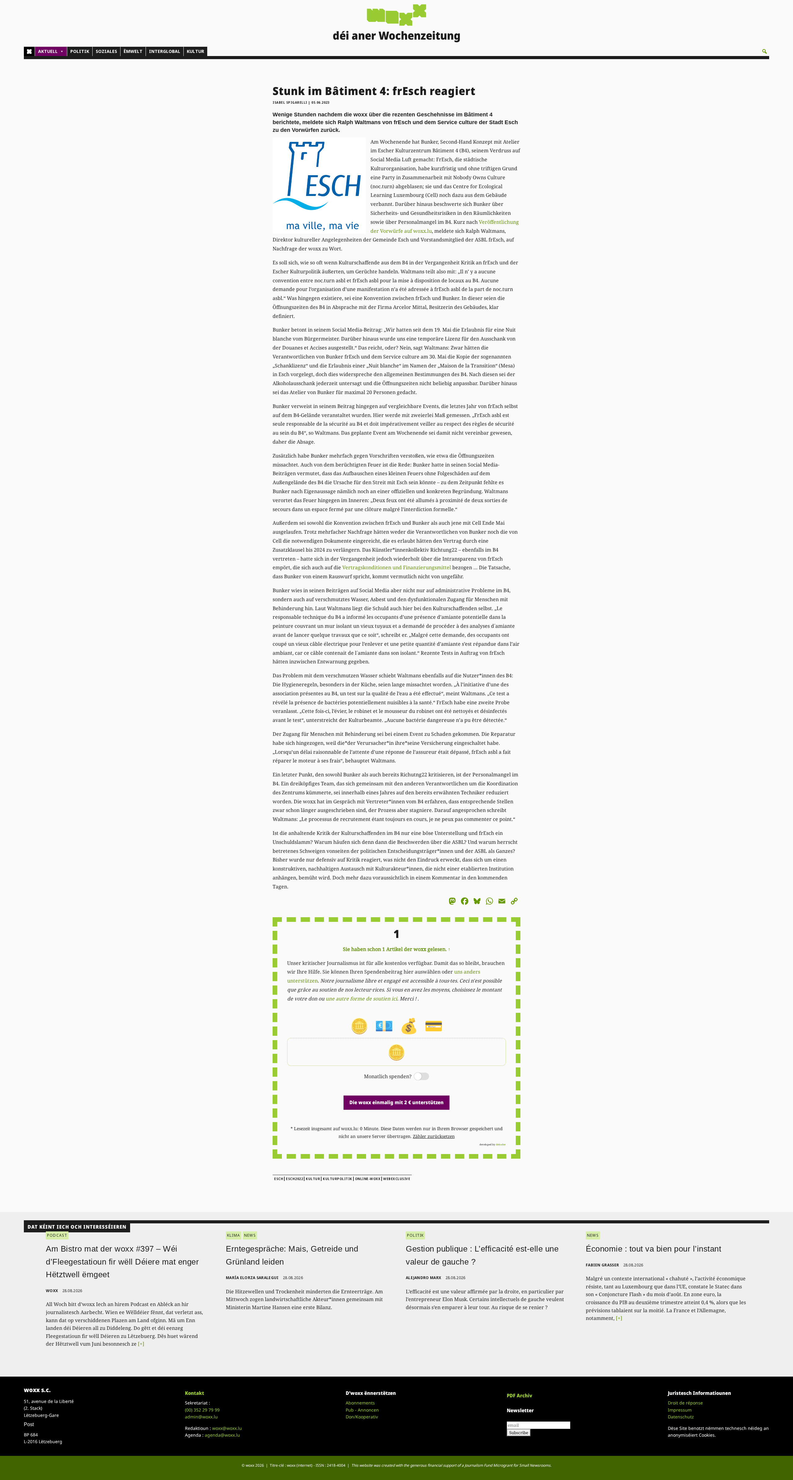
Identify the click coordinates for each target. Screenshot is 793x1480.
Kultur (313, 1179)
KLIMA (233, 1235)
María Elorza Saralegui (252, 1277)
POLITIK (79, 51)
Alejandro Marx (423, 1277)
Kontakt (194, 1393)
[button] (764, 51)
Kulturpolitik (337, 1179)
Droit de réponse (685, 1403)
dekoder (501, 1144)
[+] (141, 1343)
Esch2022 (294, 1179)
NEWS (250, 1235)
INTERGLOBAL (164, 51)
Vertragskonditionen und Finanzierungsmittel (396, 567)
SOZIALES (106, 51)
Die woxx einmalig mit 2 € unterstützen (396, 1102)
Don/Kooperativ (362, 1417)
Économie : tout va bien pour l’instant (653, 1248)
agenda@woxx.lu (222, 1435)
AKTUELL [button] (48, 51)
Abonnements (360, 1403)
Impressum (680, 1410)
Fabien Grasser (602, 1265)
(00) (202, 1410)
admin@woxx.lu (201, 1417)
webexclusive (396, 1179)
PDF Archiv (519, 1395)
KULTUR (195, 51)
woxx (52, 1290)
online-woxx (368, 1179)
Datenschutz (681, 1417)
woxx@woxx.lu (227, 1428)
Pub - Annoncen (362, 1410)
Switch (416, 1077)
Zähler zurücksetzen (434, 1136)
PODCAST (57, 1235)
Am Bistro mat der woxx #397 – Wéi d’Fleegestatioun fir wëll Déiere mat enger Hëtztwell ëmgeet (122, 1261)
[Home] (29, 51)
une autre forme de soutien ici (361, 998)
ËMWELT (133, 51)
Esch (278, 1179)
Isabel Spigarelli (290, 102)
